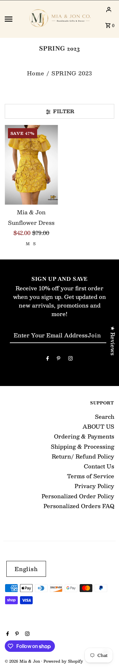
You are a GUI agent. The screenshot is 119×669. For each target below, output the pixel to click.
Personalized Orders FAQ (78, 505)
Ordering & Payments (84, 436)
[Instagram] (70, 359)
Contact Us (99, 466)
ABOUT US (98, 426)
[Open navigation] (13, 19)
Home (35, 73)
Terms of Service (90, 476)
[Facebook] (47, 359)
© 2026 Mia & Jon (23, 661)
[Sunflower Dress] (31, 165)
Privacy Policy (94, 485)
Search (104, 416)
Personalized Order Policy (78, 496)
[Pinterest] (58, 359)
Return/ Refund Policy (83, 456)
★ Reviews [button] (113, 340)
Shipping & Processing (82, 446)
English (26, 568)
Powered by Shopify (63, 661)
